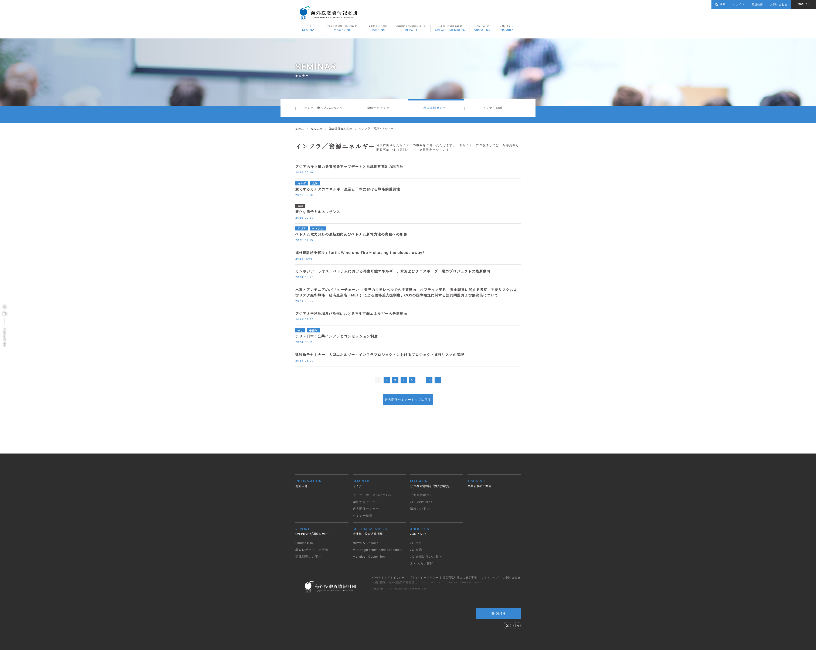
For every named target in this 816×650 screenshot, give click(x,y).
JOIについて (482, 28)
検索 (722, 4)
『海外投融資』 (421, 495)
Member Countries (369, 556)
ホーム (299, 128)
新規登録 (757, 4)
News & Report (365, 543)
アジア (302, 228)
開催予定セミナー (380, 108)
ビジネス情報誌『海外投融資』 (342, 28)
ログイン (738, 4)
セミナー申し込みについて (323, 108)
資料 (300, 206)
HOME (376, 578)
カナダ (302, 183)
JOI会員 (416, 550)
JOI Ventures (421, 502)
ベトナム (318, 228)
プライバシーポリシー (423, 578)
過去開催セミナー (436, 108)
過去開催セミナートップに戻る (408, 399)
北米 (315, 183)
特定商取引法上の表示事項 (460, 578)
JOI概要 (416, 543)
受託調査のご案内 (308, 556)
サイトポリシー (395, 578)
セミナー (309, 28)
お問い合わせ (506, 28)
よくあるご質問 (421, 563)
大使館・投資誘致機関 (450, 28)
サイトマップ (490, 578)
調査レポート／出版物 (311, 550)
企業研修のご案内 (378, 28)
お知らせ (308, 483)
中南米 (313, 330)
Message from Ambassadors (378, 550)
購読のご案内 (420, 509)
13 (429, 380)
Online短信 (304, 543)
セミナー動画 (492, 108)
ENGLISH (804, 4)
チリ (300, 330)
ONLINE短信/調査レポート (411, 28)
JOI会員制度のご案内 (426, 556)
